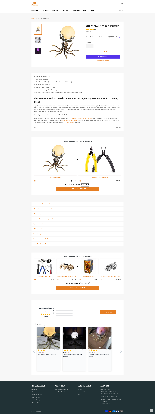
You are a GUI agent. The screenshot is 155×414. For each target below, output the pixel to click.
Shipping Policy (36, 397)
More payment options (103, 60)
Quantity (88, 42)
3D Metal (45, 10)
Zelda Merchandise (60, 392)
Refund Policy (35, 400)
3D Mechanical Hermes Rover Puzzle (66, 276)
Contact (80, 389)
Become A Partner (83, 392)
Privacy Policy (35, 402)
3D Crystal (55, 10)
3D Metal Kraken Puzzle (42, 18)
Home (33, 18)
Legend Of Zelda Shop (61, 389)
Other (85, 10)
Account (121, 10)
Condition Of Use (36, 394)
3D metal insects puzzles (69, 120)
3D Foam (65, 10)
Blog (32, 392)
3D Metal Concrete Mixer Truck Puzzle (110, 276)
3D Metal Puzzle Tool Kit (44, 276)
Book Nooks (76, 10)
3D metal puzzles (69, 122)
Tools (92, 10)
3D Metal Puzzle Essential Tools (100, 177)
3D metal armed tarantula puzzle (82, 118)
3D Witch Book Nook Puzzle (88, 276)
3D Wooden (34, 10)
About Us (34, 389)
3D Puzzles (38, 411)
